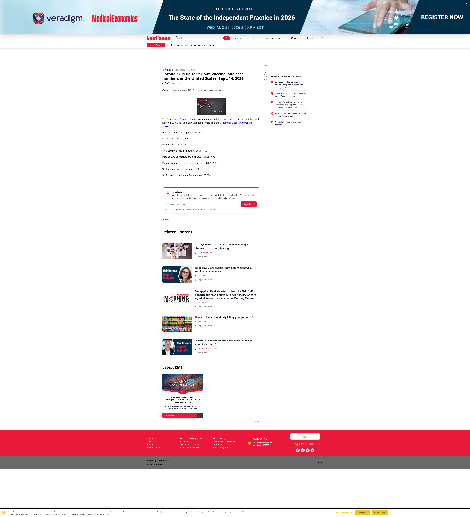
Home (319, 462)
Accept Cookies (380, 512)
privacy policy (211, 209)
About (150, 438)
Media (246, 38)
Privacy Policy (219, 438)
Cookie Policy (104, 514)
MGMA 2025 (202, 45)
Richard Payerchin (204, 252)
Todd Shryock (202, 276)
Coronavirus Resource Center (181, 119)
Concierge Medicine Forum (186, 45)
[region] (235, 512)
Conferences (267, 38)
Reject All (362, 512)
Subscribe (248, 204)
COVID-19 (167, 219)
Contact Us (152, 444)
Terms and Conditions (190, 444)
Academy (256, 38)
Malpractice (212, 45)
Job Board (184, 441)
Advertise (151, 441)
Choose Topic (154, 45)
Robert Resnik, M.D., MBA (207, 348)
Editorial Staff (153, 447)
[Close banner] (467, 3)
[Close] (466, 512)
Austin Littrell (202, 302)
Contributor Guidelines (190, 447)
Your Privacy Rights (222, 447)
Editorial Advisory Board (191, 438)
